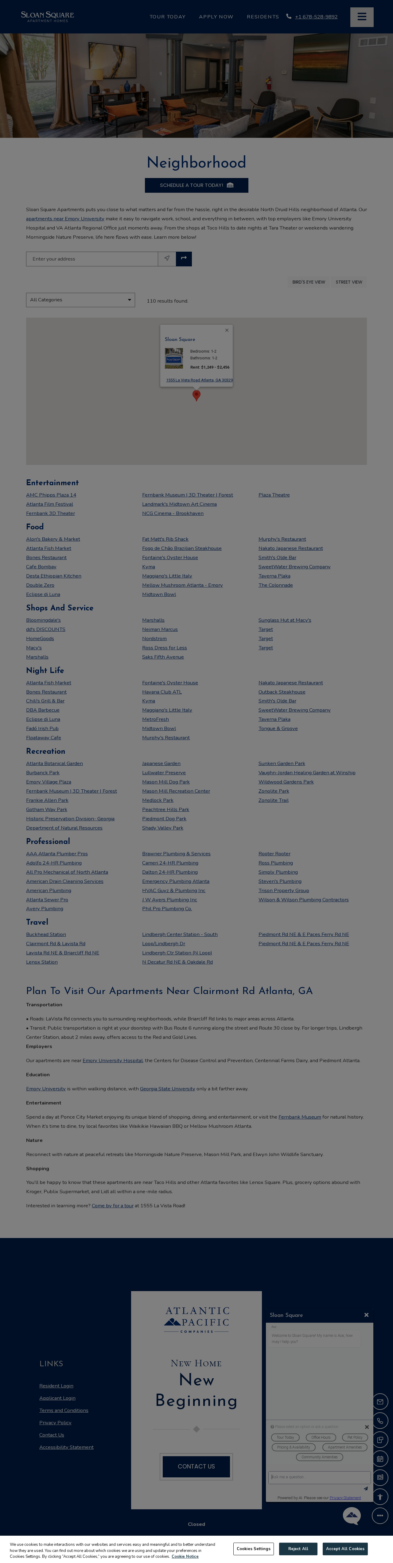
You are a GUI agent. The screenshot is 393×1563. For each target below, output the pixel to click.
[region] (196, 1549)
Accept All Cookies (345, 1548)
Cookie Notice (185, 1556)
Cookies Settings (253, 1548)
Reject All (298, 1548)
